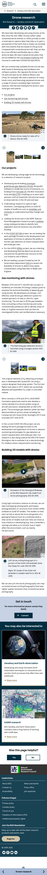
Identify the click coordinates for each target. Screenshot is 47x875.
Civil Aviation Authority (29, 57)
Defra (28, 263)
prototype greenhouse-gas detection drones (19, 184)
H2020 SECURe (15, 233)
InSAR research (12, 722)
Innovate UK (21, 191)
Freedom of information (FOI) (14, 815)
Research (10, 11)
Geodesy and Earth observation (28, 11)
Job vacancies (29, 791)
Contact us (6, 787)
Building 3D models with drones (17, 102)
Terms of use (8, 811)
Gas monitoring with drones (16, 98)
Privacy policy (8, 803)
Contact (25, 615)
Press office (29, 787)
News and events (31, 783)
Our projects (9, 94)
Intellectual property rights (13, 818)
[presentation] (4, 147)
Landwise (40, 221)
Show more (12, 680)
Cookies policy (8, 807)
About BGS (7, 783)
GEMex (19, 248)
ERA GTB (16, 194)
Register (11, 839)
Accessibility (7, 791)
